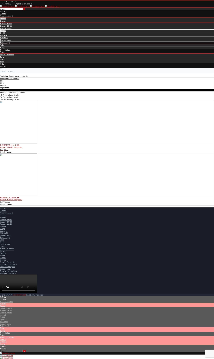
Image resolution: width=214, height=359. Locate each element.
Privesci (3, 57)
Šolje (2, 45)
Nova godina (5, 50)
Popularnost (5, 87)
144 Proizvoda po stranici (10, 99)
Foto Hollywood (19, 295)
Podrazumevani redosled (9, 79)
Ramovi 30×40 (6, 28)
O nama (3, 14)
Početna (3, 11)
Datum (3, 85)
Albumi (3, 19)
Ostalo (2, 52)
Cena (2, 83)
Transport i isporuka (8, 273)
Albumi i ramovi (6, 16)
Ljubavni (3, 35)
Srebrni (3, 31)
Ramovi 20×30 (6, 26)
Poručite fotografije (7, 262)
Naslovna (3, 71)
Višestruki (4, 38)
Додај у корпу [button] (6, 152)
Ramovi (3, 21)
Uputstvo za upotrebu (8, 264)
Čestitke (3, 59)
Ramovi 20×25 (6, 23)
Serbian (10, 356)
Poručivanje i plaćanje (8, 271)
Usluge (3, 64)
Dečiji (2, 33)
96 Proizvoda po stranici (9, 97)
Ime (1, 81)
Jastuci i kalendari (7, 55)
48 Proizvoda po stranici (9, 95)
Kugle (2, 47)
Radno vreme (5, 269)
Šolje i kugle (5, 42)
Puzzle (2, 62)
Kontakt (3, 66)
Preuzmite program (7, 267)
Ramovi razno (5, 40)
